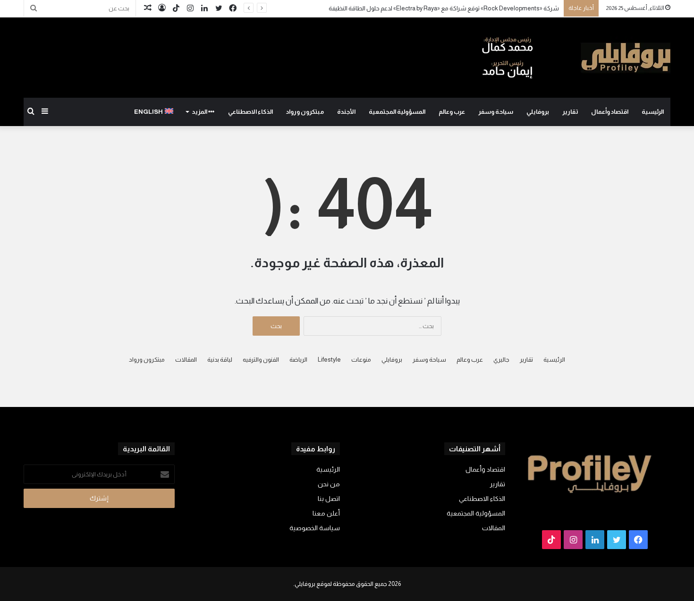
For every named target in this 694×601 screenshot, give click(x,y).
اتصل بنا (329, 498)
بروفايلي (537, 111)
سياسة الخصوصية (314, 528)
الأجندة (346, 111)
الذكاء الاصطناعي (250, 111)
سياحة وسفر (495, 111)
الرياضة (298, 359)
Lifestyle (329, 359)
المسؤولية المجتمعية (397, 111)
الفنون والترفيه (261, 359)
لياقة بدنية (219, 359)
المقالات (186, 359)
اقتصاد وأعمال (609, 111)
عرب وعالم (452, 111)
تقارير (570, 111)
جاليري (501, 359)
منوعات (361, 359)
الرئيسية (653, 111)
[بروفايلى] (576, 57)
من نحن (329, 484)
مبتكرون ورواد (305, 111)
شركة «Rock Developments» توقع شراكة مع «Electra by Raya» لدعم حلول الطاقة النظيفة (443, 8)
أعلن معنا (326, 513)
